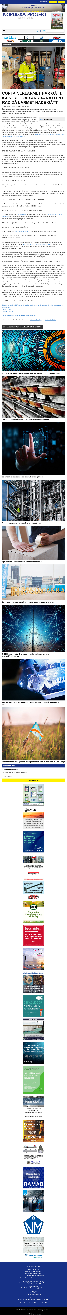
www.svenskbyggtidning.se (33, 1271)
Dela (41, 119)
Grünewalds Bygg (36, 320)
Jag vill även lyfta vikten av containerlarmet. (37, 244)
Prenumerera (53, 1)
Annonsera (61, 1)
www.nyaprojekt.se (33, 1269)
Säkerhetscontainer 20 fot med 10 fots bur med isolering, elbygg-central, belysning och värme (32, 305)
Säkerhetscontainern (21, 231)
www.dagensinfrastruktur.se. (33, 1273)
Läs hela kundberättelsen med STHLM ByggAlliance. (19, 315)
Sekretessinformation (34, 1314)
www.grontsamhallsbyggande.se (33, 1275)
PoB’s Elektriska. (50, 320)
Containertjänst (21, 214)
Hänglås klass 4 (7, 311)
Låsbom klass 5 (7, 309)
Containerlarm (6, 307)
